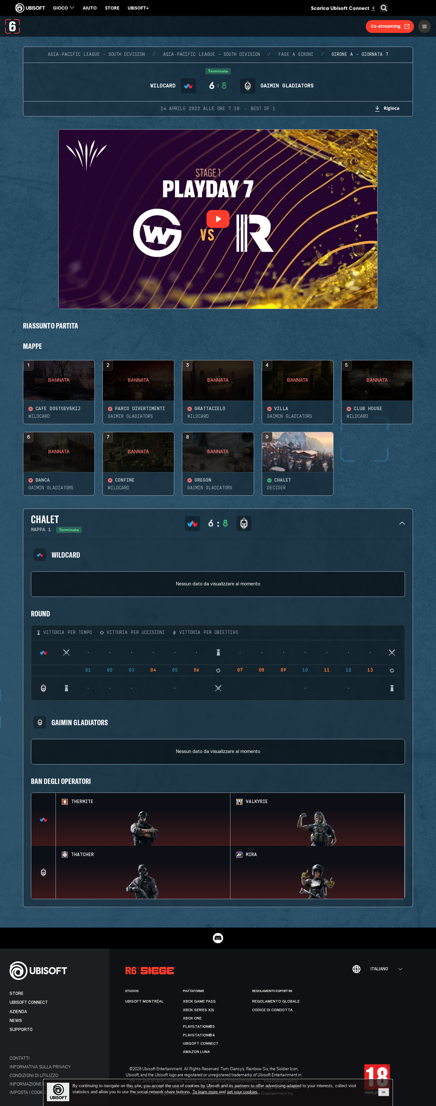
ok (384, 1092)
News (16, 1020)
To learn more (205, 1091)
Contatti (20, 1058)
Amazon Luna (196, 1052)
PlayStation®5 (199, 1026)
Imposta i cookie (28, 1092)
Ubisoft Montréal (144, 1001)
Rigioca (391, 108)
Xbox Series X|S (198, 1010)
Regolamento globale (276, 1001)
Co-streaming (386, 26)
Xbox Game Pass (199, 1001)
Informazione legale (34, 1084)
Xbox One (192, 1018)
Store (17, 993)
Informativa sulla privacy (40, 1067)
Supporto (21, 1029)
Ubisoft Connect (29, 1002)
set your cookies (242, 1092)
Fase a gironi (295, 54)
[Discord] (218, 938)
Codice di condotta (272, 1010)
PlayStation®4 (199, 1035)
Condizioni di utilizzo (34, 1075)
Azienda (18, 1011)
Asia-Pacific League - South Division (96, 54)
